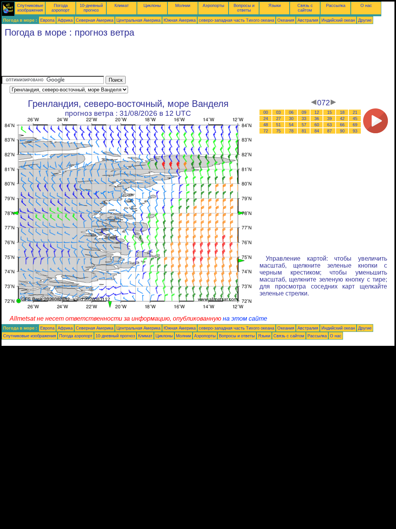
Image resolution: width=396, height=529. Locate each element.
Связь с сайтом (305, 7)
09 (304, 112)
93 (355, 131)
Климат (121, 5)
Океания (285, 20)
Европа (47, 20)
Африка (65, 20)
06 (291, 112)
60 (316, 124)
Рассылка (335, 5)
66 (342, 124)
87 (329, 131)
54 (291, 124)
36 (316, 118)
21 (355, 112)
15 (329, 112)
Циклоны (152, 5)
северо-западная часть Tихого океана (236, 20)
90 (342, 131)
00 (265, 112)
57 (304, 124)
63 (329, 124)
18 (342, 112)
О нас (366, 5)
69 (355, 124)
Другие (365, 20)
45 (355, 118)
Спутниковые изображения (30, 7)
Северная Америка (94, 20)
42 (342, 118)
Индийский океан (338, 20)
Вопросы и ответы (244, 7)
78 (291, 131)
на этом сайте (245, 318)
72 (265, 131)
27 (278, 118)
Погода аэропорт (60, 7)
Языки (274, 5)
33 (304, 118)
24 (265, 118)
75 (278, 131)
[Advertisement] (142, 58)
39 (329, 118)
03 (278, 112)
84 (316, 131)
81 (304, 131)
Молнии (182, 5)
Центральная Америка (138, 20)
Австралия (307, 20)
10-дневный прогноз (91, 7)
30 (291, 118)
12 (316, 112)
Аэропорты (213, 5)
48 (265, 124)
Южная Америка (180, 20)
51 (278, 124)
